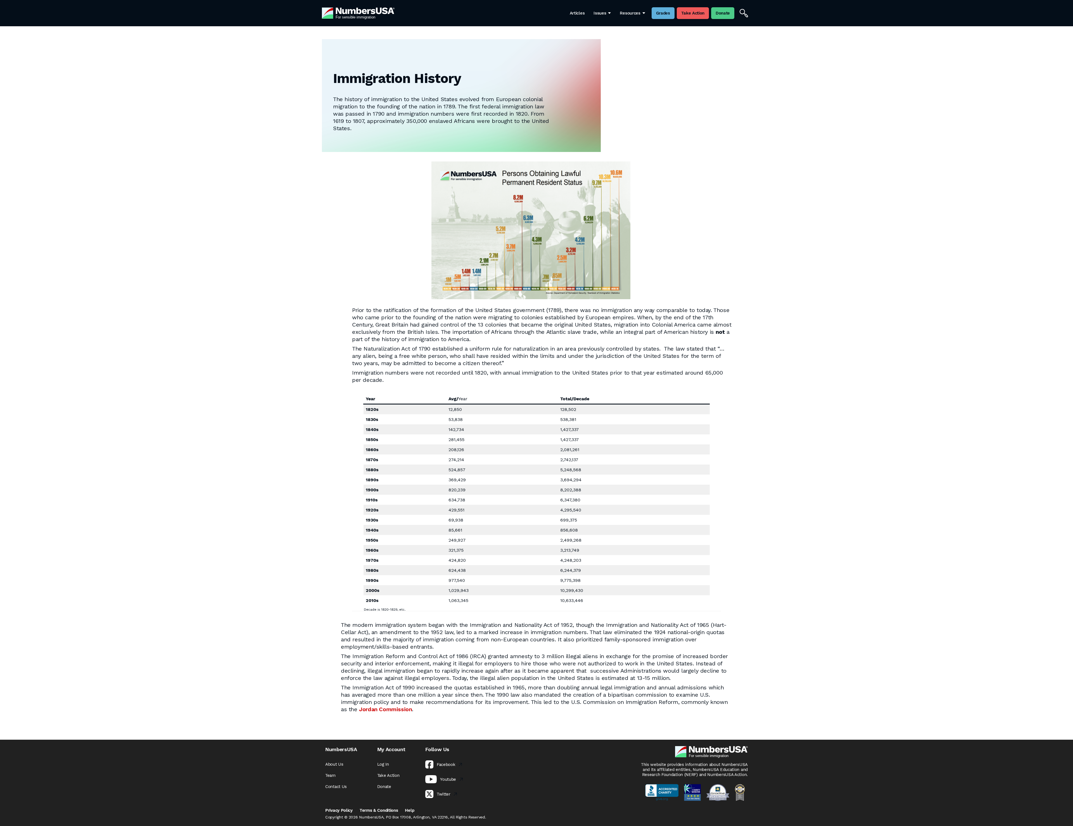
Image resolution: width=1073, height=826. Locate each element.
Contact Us (336, 786)
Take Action (388, 775)
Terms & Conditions (379, 810)
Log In (383, 764)
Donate (384, 786)
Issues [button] (600, 13)
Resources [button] (630, 13)
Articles (577, 13)
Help (409, 810)
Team (330, 775)
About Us (334, 764)
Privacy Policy (339, 810)
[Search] (744, 13)
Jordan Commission (385, 709)
